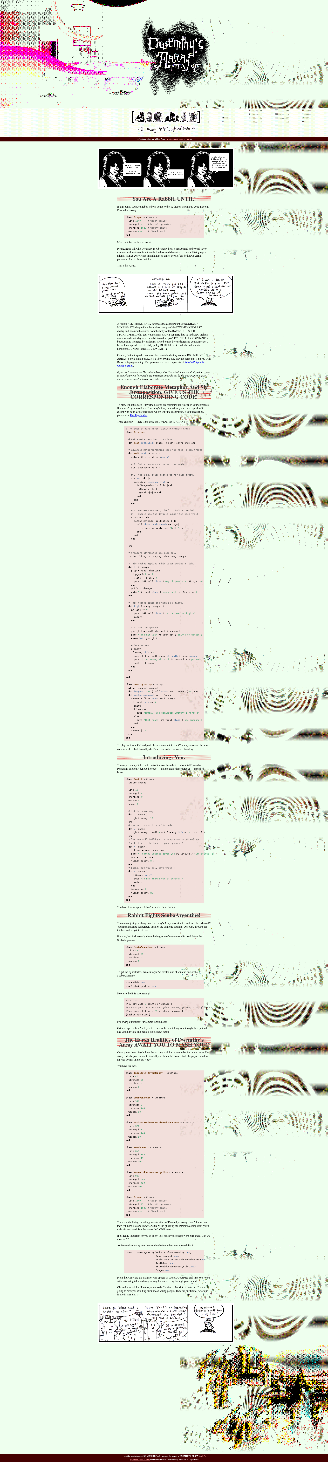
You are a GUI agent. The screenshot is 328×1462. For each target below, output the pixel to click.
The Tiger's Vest (138, 415)
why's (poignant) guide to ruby (177, 139)
